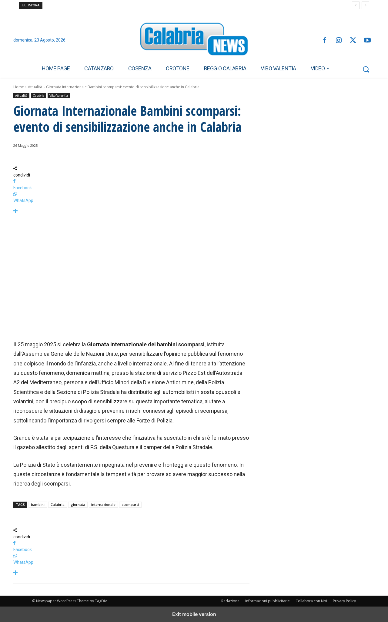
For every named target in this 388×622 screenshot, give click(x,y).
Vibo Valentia (58, 95)
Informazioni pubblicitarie (267, 601)
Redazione (230, 601)
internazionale (103, 504)
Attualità (35, 86)
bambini (38, 504)
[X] (353, 40)
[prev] (356, 5)
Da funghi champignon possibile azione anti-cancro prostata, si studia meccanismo (117, 5)
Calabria (38, 95)
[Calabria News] (194, 41)
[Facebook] (324, 40)
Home (18, 86)
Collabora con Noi (311, 601)
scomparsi (130, 504)
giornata (78, 504)
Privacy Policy (344, 601)
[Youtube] (367, 40)
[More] (131, 211)
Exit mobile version (194, 614)
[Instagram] (338, 40)
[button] (366, 69)
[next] (365, 5)
